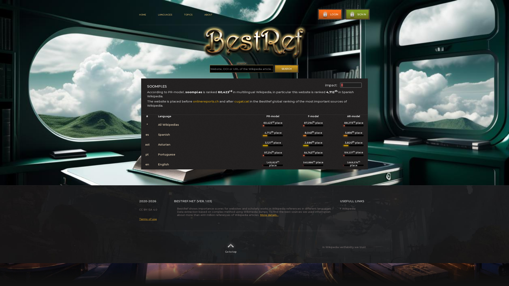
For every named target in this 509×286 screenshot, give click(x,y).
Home (142, 14)
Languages (165, 14)
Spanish (164, 134)
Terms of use (148, 219)
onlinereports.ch (206, 101)
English (163, 164)
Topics (188, 14)
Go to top (230, 251)
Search (287, 68)
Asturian (164, 144)
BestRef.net (185, 201)
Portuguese (166, 154)
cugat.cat (241, 101)
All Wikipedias (168, 125)
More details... (269, 214)
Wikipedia (349, 208)
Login (334, 14)
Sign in (361, 14)
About (208, 14)
